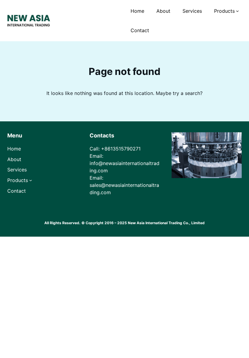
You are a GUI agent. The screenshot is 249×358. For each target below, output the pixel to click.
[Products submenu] (237, 10)
